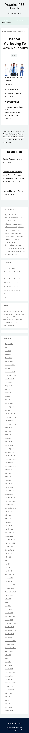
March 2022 (9, 529)
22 (17, 286)
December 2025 (10, 372)
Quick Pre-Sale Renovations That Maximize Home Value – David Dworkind (14, 217)
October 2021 (9, 546)
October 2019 (9, 627)
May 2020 (8, 606)
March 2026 (9, 361)
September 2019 (10, 630)
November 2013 (10, 683)
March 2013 (9, 711)
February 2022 (10, 532)
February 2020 (10, 616)
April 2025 (8, 400)
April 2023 (8, 484)
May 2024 (8, 438)
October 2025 (9, 379)
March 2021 (9, 571)
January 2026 (9, 368)
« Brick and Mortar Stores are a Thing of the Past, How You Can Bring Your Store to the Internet (13, 134)
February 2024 (10, 449)
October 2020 (9, 588)
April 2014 (8, 665)
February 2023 (10, 491)
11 (7, 283)
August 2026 (9, 344)
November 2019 (10, 623)
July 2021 (8, 557)
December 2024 (10, 414)
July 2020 (8, 599)
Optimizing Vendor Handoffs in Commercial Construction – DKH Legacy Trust (15, 251)
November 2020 (10, 585)
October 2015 (9, 634)
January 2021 (9, 578)
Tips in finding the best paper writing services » (13, 141)
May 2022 (8, 522)
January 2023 (9, 494)
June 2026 (8, 351)
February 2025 (10, 407)
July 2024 (8, 431)
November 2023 (10, 459)
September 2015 (10, 637)
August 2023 (9, 470)
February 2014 (10, 672)
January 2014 (9, 676)
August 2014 (9, 651)
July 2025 (8, 389)
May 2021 (8, 564)
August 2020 (9, 595)
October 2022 (9, 504)
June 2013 (8, 700)
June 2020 (8, 602)
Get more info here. (11, 89)
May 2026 (8, 354)
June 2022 (8, 518)
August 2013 (9, 693)
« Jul (4, 297)
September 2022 (10, 508)
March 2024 (9, 445)
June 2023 (8, 477)
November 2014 (10, 641)
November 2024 (10, 417)
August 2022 (9, 511)
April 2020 (8, 609)
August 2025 (9, 386)
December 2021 (10, 539)
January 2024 (9, 452)
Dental (14, 56)
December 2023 (10, 456)
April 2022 (8, 525)
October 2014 (9, 644)
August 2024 (9, 428)
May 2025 (8, 396)
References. (8, 85)
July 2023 (8, 473)
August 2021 (9, 553)
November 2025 (10, 375)
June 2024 (8, 435)
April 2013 (8, 707)
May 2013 (8, 704)
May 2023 (8, 480)
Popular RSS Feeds (14, 6)
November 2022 (10, 501)
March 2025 (9, 403)
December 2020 (10, 581)
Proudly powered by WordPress (14, 727)
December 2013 (10, 679)
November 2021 (10, 543)
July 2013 (8, 697)
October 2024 (9, 421)
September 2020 (10, 592)
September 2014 (10, 648)
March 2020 (9, 613)
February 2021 (10, 574)
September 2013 (10, 690)
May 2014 (8, 662)
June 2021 (8, 560)
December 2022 (10, 498)
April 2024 (8, 442)
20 (12, 286)
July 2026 (8, 347)
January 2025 (9, 410)
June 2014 (8, 658)
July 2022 (8, 515)
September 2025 (10, 382)
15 (17, 283)
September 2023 (10, 466)
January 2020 (9, 620)
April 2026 (8, 358)
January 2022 (9, 536)
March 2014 (9, 669)
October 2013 (9, 686)
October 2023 (9, 463)
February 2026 (10, 365)
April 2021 (8, 567)
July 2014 (8, 655)
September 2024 (10, 424)
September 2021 (10, 550)
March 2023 (9, 487)
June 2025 (8, 393)
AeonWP (20, 730)
